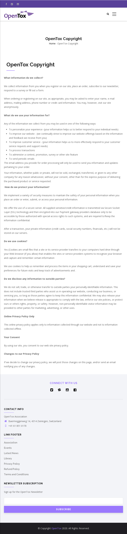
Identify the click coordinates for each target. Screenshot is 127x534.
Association (10, 442)
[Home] (19, 14)
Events (8, 448)
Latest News (11, 453)
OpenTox (56, 528)
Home (52, 43)
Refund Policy (12, 469)
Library (8, 458)
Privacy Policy (12, 463)
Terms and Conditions (16, 474)
